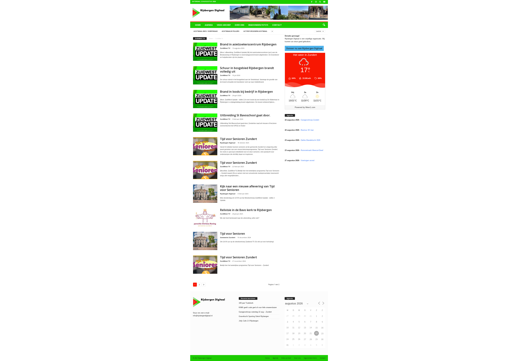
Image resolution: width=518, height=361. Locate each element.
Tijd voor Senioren (232, 233)
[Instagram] (316, 2)
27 (305, 339)
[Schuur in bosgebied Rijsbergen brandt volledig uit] (205, 75)
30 (322, 339)
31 (311, 316)
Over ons (239, 25)
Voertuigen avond (307, 160)
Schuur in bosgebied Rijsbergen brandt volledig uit (247, 69)
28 (311, 339)
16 (322, 328)
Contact (277, 25)
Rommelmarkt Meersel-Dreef (312, 150)
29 (316, 339)
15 (316, 328)
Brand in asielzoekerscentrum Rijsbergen (248, 44)
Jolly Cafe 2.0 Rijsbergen (248, 321)
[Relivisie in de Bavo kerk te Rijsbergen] (205, 217)
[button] (324, 25)
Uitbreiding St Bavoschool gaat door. (245, 115)
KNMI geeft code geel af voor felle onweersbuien (258, 307)
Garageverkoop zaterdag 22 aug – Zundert (255, 312)
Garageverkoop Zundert (310, 120)
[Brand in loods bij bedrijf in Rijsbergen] (205, 99)
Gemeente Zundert (227, 237)
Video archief (224, 25)
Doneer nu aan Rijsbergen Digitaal (304, 48)
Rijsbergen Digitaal (227, 143)
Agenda (209, 25)
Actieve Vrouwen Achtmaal (255, 31)
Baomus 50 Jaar (307, 130)
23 (322, 333)
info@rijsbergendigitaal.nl (202, 316)
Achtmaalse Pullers (230, 31)
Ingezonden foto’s (258, 25)
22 (316, 333)
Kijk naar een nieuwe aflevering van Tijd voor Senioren (247, 188)
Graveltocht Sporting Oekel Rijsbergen (254, 316)
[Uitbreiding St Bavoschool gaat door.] (205, 122)
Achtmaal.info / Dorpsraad (206, 31)
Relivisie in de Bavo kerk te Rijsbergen (246, 210)
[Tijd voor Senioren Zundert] (205, 146)
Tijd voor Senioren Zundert (238, 139)
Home (198, 25)
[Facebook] (311, 2)
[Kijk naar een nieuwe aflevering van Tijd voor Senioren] (205, 194)
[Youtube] (324, 2)
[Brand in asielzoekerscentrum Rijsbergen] (205, 52)
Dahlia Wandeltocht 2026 (310, 140)
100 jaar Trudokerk (246, 303)
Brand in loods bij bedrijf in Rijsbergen (246, 91)
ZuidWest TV (225, 48)
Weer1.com (310, 107)
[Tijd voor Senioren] (205, 241)
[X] (320, 2)
